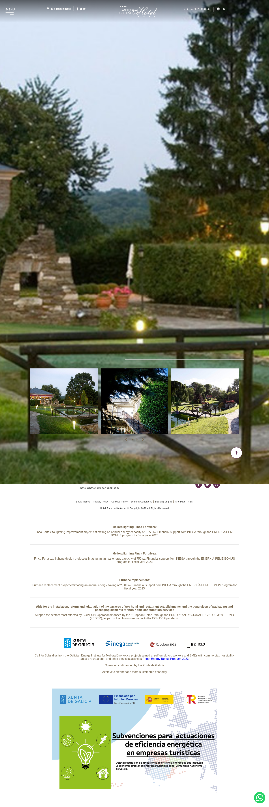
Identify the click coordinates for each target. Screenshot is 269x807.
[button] (132, 439)
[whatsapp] (259, 797)
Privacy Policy (100, 501)
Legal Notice (83, 501)
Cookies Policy (119, 501)
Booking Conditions (141, 501)
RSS (190, 501)
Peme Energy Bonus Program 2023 (166, 658)
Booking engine (163, 501)
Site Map (180, 501)
